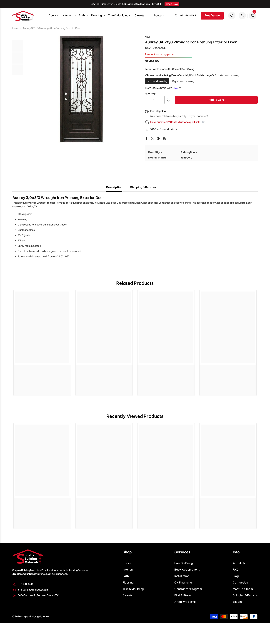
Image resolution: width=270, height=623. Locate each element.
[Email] (164, 138)
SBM (147, 37)
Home (15, 28)
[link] (42, 369)
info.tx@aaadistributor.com (33, 589)
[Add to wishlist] (168, 100)
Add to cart (216, 99)
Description (114, 187)
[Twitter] (152, 138)
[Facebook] (146, 138)
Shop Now (172, 3)
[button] (52, 16)
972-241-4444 (188, 15)
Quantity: (150, 93)
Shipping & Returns (143, 187)
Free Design (212, 15)
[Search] (231, 15)
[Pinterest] (158, 138)
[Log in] (242, 15)
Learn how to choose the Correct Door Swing (169, 69)
